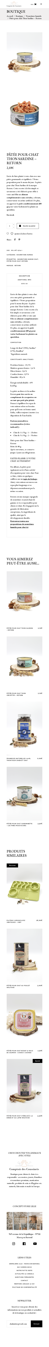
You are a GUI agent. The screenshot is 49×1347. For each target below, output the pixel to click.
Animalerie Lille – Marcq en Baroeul (24, 1264)
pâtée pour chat (14, 261)
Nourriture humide (34, 16)
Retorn (25, 261)
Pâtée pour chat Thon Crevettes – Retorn (16, 694)
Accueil (10, 16)
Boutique (19, 16)
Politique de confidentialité (24, 1287)
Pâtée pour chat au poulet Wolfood (18, 986)
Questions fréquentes (24, 1277)
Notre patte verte (24, 1270)
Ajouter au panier (29, 226)
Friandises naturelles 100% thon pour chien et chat (19, 759)
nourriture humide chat (27, 259)
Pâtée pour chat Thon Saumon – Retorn (20, 629)
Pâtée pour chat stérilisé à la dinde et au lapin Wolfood (20, 1117)
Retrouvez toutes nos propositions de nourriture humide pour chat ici (22, 524)
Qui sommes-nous (24, 1267)
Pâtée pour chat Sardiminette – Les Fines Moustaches (19, 825)
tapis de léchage (30, 479)
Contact (24, 1280)
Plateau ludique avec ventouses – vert (16, 921)
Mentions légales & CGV (24, 1284)
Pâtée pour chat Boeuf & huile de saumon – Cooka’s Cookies (20, 1052)
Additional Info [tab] (24, 280)
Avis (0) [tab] (24, 284)
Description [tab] (24, 276)
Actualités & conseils (24, 1274)
